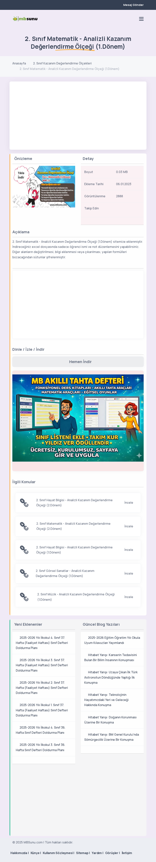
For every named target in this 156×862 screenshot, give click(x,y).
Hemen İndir (80, 361)
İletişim (127, 853)
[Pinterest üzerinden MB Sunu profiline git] (133, 19)
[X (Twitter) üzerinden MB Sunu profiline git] (134, 209)
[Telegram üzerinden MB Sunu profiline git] (120, 19)
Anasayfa (19, 63)
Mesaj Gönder (133, 5)
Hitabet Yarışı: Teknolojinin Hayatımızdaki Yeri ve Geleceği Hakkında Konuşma (106, 700)
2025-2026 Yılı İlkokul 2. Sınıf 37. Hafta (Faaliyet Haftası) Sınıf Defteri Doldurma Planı (42, 687)
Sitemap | (83, 853)
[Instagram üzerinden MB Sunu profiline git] (127, 19)
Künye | (36, 853)
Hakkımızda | (19, 853)
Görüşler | (112, 853)
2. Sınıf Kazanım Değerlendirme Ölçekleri (62, 63)
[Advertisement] (78, 109)
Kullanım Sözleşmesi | (58, 853)
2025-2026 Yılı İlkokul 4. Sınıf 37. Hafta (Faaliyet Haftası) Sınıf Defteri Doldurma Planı (42, 643)
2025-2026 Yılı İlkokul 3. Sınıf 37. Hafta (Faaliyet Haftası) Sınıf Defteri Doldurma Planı (42, 665)
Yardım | (97, 853)
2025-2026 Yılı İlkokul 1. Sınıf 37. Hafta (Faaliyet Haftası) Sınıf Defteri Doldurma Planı (42, 710)
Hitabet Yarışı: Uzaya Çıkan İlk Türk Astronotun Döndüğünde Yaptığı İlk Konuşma (111, 677)
